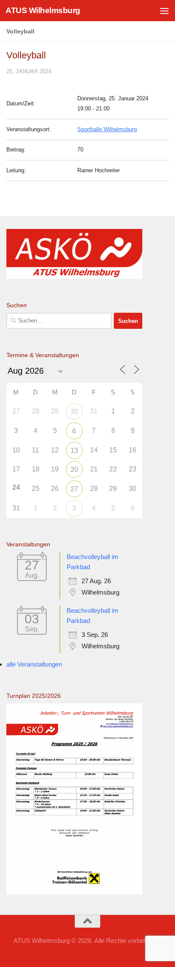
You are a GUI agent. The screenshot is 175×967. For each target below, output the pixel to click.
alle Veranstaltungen (34, 664)
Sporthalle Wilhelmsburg (107, 129)
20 (74, 469)
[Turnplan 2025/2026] (74, 892)
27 (74, 489)
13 (74, 450)
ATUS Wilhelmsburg (43, 10)
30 (74, 411)
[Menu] (164, 10)
